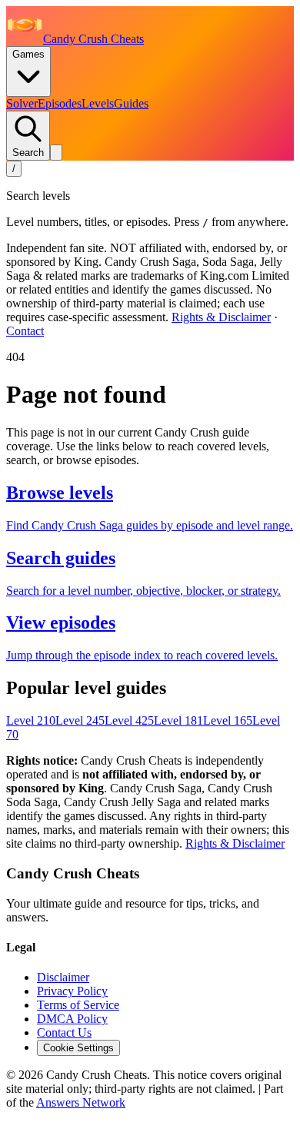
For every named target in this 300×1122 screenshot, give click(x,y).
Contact (25, 330)
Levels (98, 103)
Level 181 (178, 720)
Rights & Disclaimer (221, 317)
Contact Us (64, 1032)
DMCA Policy (72, 1018)
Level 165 (227, 720)
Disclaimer (63, 977)
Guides (131, 103)
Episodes (60, 103)
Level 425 (129, 720)
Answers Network (80, 1102)
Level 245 (80, 720)
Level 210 (30, 720)
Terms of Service (78, 1004)
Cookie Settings (78, 1048)
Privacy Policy (72, 991)
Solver (22, 103)
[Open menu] (56, 152)
